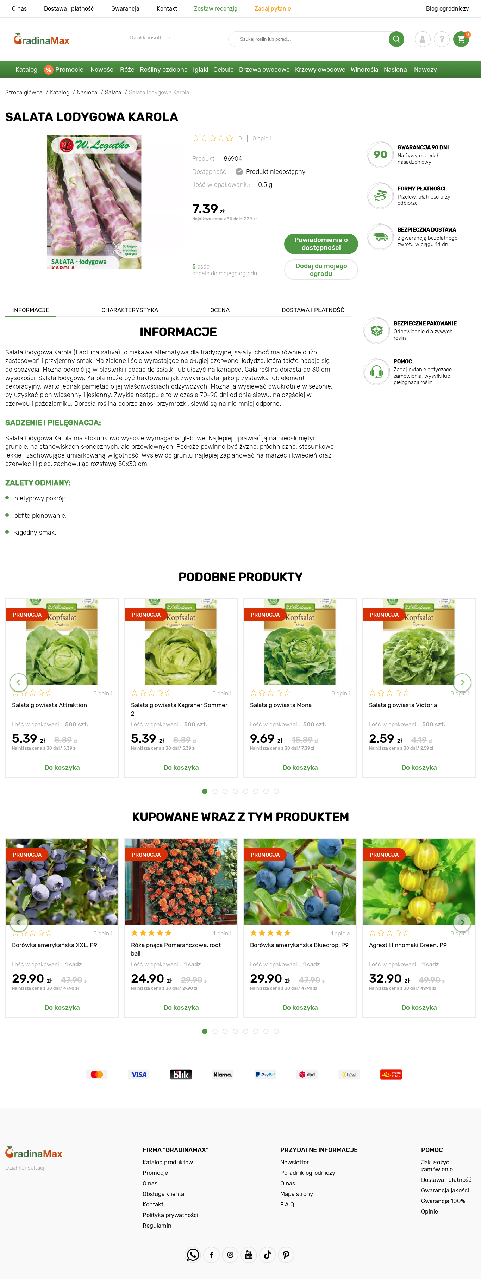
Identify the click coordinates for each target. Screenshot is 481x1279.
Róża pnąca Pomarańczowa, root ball (176, 948)
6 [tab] (255, 791)
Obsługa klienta (163, 1193)
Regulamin (157, 1225)
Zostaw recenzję (215, 8)
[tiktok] (267, 1255)
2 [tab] (215, 791)
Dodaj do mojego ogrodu (321, 270)
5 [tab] (245, 791)
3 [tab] (225, 791)
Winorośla (365, 70)
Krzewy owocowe (320, 70)
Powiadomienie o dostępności (321, 244)
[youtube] (249, 1255)
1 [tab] (204, 791)
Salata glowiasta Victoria (403, 704)
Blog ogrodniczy (447, 8)
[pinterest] (286, 1255)
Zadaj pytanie (273, 8)
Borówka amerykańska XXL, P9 (54, 945)
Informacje (30, 310)
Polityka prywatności (170, 1214)
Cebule (223, 70)
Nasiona (395, 70)
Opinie (429, 1211)
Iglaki (200, 70)
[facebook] (211, 1255)
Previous (19, 682)
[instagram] (230, 1255)
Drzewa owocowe (264, 70)
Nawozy (425, 70)
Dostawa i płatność (69, 8)
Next (462, 682)
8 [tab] (276, 791)
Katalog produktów (168, 1162)
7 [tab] (266, 791)
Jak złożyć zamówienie (437, 1166)
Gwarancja (125, 8)
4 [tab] (235, 791)
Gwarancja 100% (443, 1200)
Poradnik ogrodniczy (307, 1172)
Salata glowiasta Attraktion (49, 704)
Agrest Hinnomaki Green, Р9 (408, 945)
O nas (19, 8)
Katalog (26, 70)
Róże (127, 70)
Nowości (102, 70)
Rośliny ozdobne (164, 70)
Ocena (220, 310)
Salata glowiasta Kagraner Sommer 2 (179, 708)
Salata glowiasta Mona (281, 704)
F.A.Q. (287, 1204)
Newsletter (294, 1162)
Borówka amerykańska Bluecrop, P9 (299, 945)
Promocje (69, 70)
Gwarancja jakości (445, 1190)
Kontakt (167, 8)
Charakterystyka (129, 310)
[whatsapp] (193, 1255)
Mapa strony (296, 1193)
